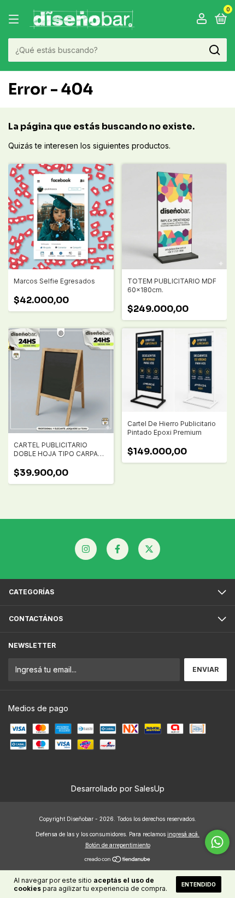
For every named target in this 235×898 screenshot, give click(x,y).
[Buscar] (214, 50)
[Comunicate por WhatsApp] (217, 842)
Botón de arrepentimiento (117, 845)
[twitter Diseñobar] (149, 549)
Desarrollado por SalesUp (117, 788)
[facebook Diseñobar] (117, 549)
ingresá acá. (183, 834)
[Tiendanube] (118, 860)
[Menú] (15, 19)
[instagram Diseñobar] (86, 549)
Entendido (198, 884)
